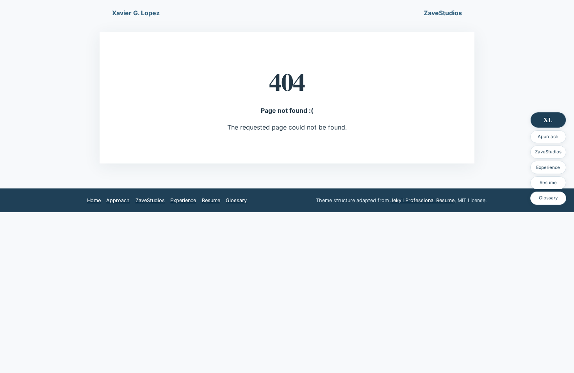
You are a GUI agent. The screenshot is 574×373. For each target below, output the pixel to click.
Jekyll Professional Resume (422, 200)
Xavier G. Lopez (136, 13)
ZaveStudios (548, 152)
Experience (548, 167)
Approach (548, 136)
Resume (548, 182)
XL (548, 119)
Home (94, 200)
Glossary (548, 198)
